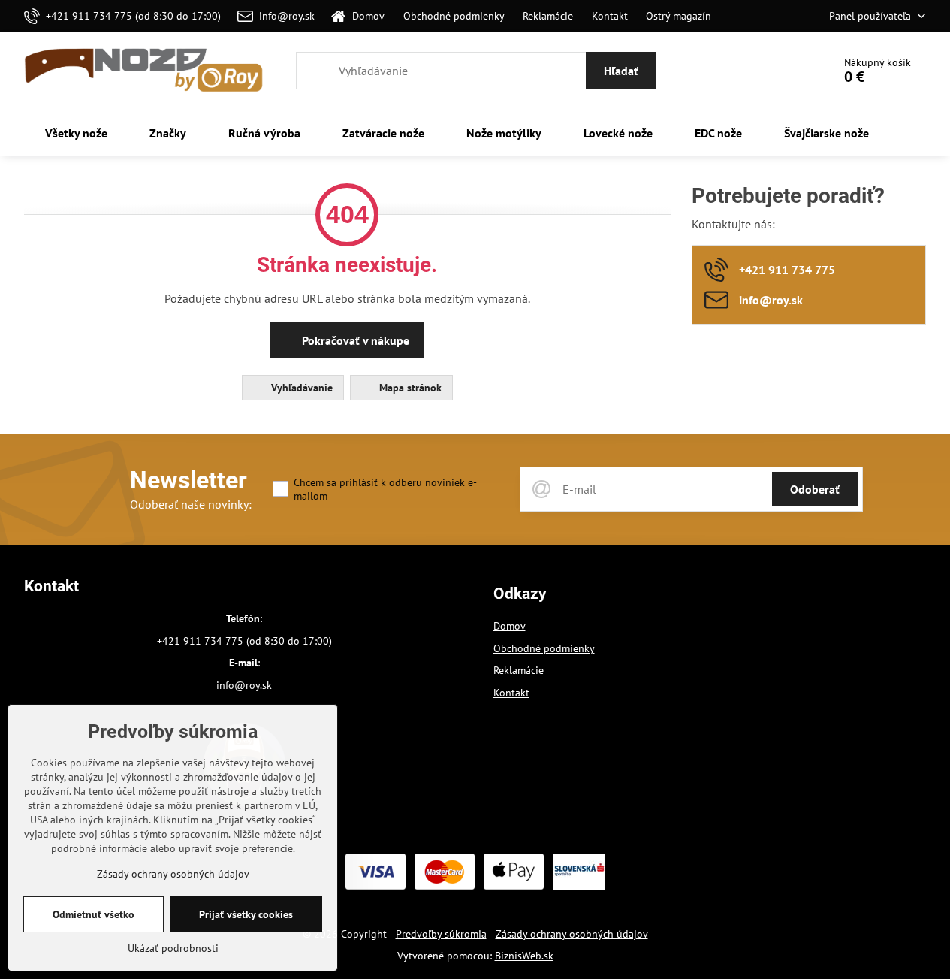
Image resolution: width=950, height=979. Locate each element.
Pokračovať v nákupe (354, 340)
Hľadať (621, 70)
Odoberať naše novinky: (191, 504)
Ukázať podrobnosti (173, 948)
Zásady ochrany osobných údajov (572, 934)
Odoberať (815, 489)
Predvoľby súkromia (441, 934)
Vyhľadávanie (300, 387)
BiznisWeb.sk (524, 955)
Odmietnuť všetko (93, 914)
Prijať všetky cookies (246, 914)
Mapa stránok (409, 387)
